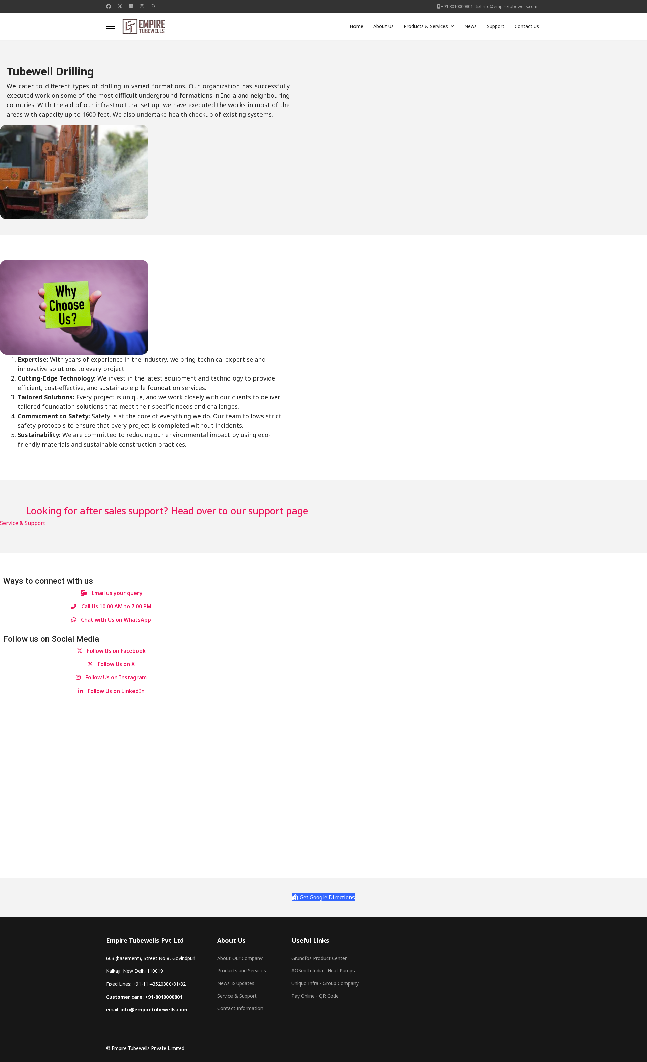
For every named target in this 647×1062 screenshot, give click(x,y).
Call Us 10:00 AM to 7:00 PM (115, 606)
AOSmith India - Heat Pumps (323, 970)
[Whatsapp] (153, 6)
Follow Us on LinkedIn (115, 691)
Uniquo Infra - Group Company (325, 983)
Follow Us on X (115, 664)
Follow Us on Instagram (115, 677)
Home (356, 26)
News (470, 26)
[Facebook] (108, 6)
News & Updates (235, 983)
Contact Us (527, 26)
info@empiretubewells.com (509, 6)
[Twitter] (120, 6)
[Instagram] (142, 6)
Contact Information (240, 1008)
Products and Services (241, 970)
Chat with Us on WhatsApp (115, 620)
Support (495, 26)
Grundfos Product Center (319, 958)
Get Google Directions (326, 897)
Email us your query (116, 593)
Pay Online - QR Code (315, 996)
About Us (383, 26)
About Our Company (240, 958)
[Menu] (110, 26)
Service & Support (22, 523)
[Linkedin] (131, 6)
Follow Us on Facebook (116, 651)
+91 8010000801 (457, 6)
